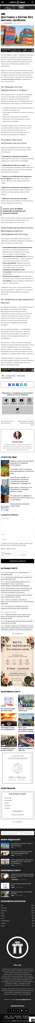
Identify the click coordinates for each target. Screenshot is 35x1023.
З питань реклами (9, 1018)
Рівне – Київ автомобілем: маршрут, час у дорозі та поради (26, 729)
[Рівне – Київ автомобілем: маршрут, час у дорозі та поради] (26, 719)
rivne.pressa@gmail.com (23, 999)
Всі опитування (17, 822)
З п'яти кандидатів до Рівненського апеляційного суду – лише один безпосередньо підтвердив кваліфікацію (15, 583)
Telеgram (6, 403)
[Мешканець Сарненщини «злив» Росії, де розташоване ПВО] (5, 854)
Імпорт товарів (21, 375)
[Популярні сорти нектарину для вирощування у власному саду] (5, 474)
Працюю (7, 805)
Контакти (19, 1018)
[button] (32, 2)
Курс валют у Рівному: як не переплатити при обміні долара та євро (21, 489)
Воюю (7, 803)
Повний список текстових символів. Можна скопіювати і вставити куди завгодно (22, 875)
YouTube (21, 403)
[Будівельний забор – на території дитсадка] (5, 894)
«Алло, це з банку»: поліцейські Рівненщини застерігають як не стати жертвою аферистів (17, 601)
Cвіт (2, 905)
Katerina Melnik (8, 23)
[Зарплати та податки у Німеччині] (26, 740)
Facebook (14, 403)
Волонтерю (8, 800)
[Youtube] (26, 1010)
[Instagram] (13, 1010)
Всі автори (26, 1016)
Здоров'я (3, 910)
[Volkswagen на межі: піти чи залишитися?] (9, 719)
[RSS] (17, 1010)
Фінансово (8, 798)
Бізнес (9, 11)
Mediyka (13, 1021)
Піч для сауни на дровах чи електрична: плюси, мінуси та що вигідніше (21, 497)
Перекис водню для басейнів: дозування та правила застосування (22, 463)
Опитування (17, 1016)
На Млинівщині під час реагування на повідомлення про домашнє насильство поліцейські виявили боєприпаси (16, 590)
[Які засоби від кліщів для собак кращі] (5, 509)
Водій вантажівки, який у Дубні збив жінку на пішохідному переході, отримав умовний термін (15, 616)
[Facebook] (9, 1010)
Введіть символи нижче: (8, 548)
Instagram (30, 403)
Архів (6, 1016)
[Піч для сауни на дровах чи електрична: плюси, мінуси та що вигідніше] (5, 501)
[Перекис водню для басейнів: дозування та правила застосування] (5, 466)
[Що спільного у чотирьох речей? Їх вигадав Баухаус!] (5, 845)
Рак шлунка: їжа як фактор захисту (7, 422)
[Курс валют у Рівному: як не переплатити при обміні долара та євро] (5, 493)
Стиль (2, 918)
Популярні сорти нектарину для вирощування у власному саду (22, 471)
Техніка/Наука (5, 921)
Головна (3, 11)
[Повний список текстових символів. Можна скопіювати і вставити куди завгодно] (5, 876)
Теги (11, 1016)
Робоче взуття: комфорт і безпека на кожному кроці (26, 423)
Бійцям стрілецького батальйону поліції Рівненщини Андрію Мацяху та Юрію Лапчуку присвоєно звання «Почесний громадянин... (17, 627)
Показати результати (17, 815)
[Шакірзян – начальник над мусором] (26, 701)
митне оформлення (6, 377)
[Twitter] (22, 1010)
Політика (3, 908)
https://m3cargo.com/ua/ (11, 79)
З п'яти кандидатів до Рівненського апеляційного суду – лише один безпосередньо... (22, 861)
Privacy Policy (27, 1018)
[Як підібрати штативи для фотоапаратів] (9, 740)
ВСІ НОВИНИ (16, 633)
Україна (3, 923)
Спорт (3, 926)
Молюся (7, 808)
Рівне (2, 913)
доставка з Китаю (10, 375)
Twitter (17, 412)
